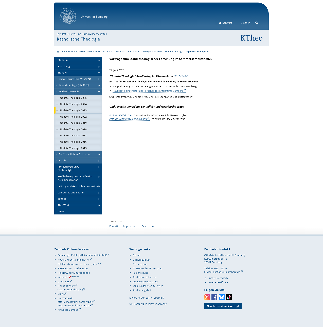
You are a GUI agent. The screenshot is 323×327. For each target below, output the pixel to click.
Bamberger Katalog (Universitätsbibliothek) (82, 255)
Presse (136, 255)
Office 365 (63, 281)
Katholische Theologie (78, 39)
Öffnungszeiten (141, 259)
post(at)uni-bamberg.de (226, 272)
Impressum (129, 226)
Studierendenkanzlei (144, 277)
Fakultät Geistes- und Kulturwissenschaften (82, 33)
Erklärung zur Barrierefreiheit (146, 297)
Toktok (229, 297)
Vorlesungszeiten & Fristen (148, 285)
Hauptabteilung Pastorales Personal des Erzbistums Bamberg (148, 90)
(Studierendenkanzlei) (70, 289)
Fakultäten (69, 51)
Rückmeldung (140, 272)
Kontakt (113, 226)
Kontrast (227, 22)
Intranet (62, 277)
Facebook (214, 297)
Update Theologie (174, 51)
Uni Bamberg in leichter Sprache (148, 303)
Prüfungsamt (140, 264)
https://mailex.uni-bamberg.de (75, 301)
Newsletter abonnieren (220, 306)
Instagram (207, 297)
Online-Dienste (66, 285)
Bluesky (222, 297)
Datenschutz (148, 226)
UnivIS (61, 293)
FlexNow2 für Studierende (72, 268)
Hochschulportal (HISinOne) (73, 259)
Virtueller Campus (68, 309)
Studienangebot (142, 290)
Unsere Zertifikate (218, 282)
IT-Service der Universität (147, 268)
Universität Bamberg (71, 26)
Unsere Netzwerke (218, 278)
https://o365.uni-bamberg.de (74, 305)
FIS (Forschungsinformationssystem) (78, 264)
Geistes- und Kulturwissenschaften (95, 51)
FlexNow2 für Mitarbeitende (74, 272)
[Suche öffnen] (257, 22)
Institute (120, 51)
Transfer (158, 51)
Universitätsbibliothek (145, 281)
